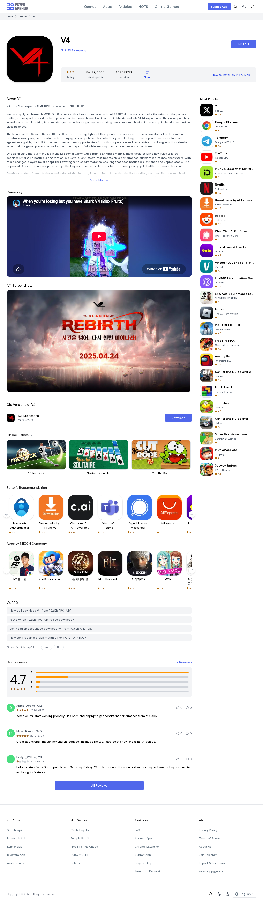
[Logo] (17, 6)
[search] (235, 6)
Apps (107, 6)
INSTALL (244, 44)
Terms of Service (210, 838)
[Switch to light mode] (244, 6)
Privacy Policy (208, 830)
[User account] (252, 6)
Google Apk (14, 830)
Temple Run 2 (80, 838)
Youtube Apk (15, 863)
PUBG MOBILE (80, 855)
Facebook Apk (16, 838)
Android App (143, 838)
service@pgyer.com (212, 871)
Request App (143, 863)
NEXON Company (74, 50)
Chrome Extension (147, 846)
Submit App (219, 6)
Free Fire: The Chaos (84, 846)
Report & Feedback (212, 863)
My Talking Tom (81, 830)
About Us (205, 846)
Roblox (75, 863)
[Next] (184, 341)
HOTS (143, 6)
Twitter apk (14, 846)
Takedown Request (147, 871)
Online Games (167, 6)
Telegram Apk (16, 855)
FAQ (137, 830)
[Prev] (14, 341)
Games (90, 6)
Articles (125, 6)
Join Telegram (208, 855)
